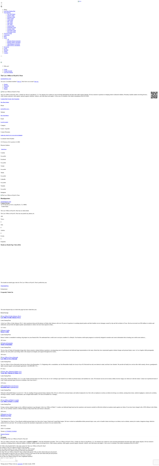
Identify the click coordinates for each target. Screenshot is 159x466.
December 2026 (11, 32)
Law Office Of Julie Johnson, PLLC (11, 317)
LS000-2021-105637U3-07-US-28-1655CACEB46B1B (11, 135)
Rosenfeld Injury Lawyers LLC (10, 387)
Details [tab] (6, 84)
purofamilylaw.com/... (5, 108)
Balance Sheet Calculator (13, 42)
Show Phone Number (5, 102)
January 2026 (10, 15)
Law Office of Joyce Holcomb (9, 359)
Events (9, 99)
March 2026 (10, 18)
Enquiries (16, 99)
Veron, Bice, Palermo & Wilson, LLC (11, 373)
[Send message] (16, 461)
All (8, 39)
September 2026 (11, 27)
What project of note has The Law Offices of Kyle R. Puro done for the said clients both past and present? (29, 453)
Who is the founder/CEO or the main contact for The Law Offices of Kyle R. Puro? (24, 446)
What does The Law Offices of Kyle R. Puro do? (15, 439)
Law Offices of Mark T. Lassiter (10, 401)
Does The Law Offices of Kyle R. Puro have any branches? (17, 450)
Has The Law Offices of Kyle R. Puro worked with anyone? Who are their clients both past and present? (29, 452)
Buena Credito (5, 332)
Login (5, 69)
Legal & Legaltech (4, 122)
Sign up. (36, 81)
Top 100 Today (11, 14)
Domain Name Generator (14, 41)
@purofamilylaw (5, 285)
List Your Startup (8, 72)
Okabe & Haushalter (6, 344)
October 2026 (10, 29)
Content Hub (4, 99)
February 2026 (11, 17)
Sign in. (19, 81)
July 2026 (9, 24)
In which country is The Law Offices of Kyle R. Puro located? (18, 449)
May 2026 (10, 21)
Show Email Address (5, 115)
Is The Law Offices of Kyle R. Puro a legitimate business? (17, 456)
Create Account (8, 71)
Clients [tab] (6, 87)
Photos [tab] (6, 89)
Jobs (13, 99)
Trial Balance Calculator (13, 44)
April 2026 (10, 20)
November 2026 (11, 30)
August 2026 (10, 26)
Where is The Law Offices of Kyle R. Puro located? (15, 447)
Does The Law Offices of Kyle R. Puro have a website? (16, 455)
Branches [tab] (6, 86)
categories (20, 464)
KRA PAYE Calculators (13, 45)
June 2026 (10, 23)
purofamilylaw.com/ (6, 78)
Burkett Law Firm (6, 415)
